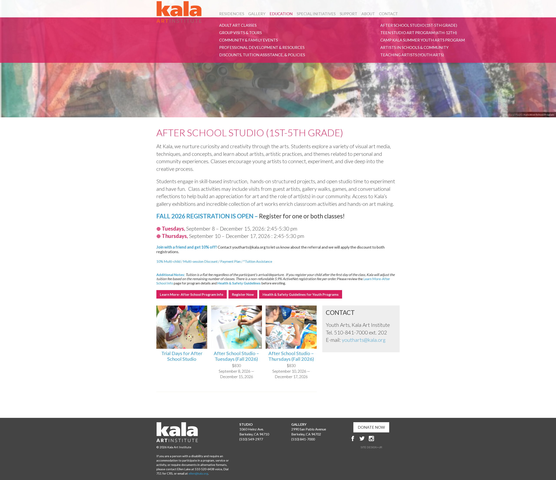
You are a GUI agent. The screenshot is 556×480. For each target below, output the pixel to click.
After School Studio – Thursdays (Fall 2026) (291, 356)
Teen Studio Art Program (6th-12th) (418, 32)
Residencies (231, 13)
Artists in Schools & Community (414, 47)
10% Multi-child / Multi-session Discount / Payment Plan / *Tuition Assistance (214, 261)
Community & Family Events (248, 40)
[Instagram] (371, 438)
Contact (388, 13)
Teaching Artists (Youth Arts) (412, 54)
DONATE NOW (371, 427)
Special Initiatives (316, 13)
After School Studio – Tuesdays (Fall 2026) (236, 356)
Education (281, 13)
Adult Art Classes (237, 25)
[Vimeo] (390, 438)
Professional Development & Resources (261, 47)
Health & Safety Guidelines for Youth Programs (301, 294)
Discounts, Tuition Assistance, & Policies (262, 54)
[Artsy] (380, 438)
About (368, 13)
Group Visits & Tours (240, 32)
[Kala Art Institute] (179, 12)
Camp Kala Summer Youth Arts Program (422, 40)
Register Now (243, 294)
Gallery (256, 13)
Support (348, 13)
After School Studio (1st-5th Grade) (418, 25)
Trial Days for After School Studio (181, 356)
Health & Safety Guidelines (239, 283)
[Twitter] (362, 438)
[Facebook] (352, 438)
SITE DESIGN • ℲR (371, 447)
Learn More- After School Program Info (191, 294)
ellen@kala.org (198, 473)
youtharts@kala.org (364, 340)
